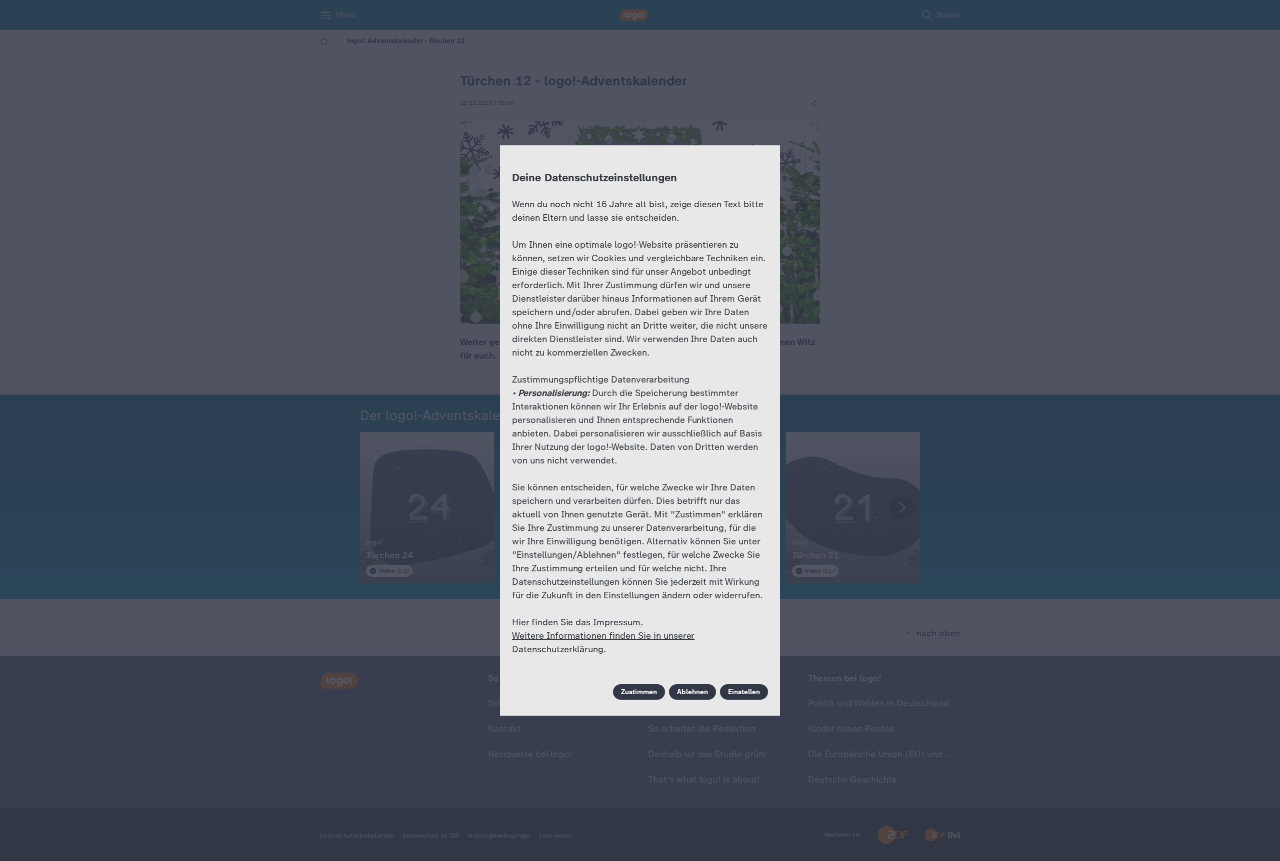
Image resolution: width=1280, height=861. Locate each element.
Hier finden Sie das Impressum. (577, 622)
